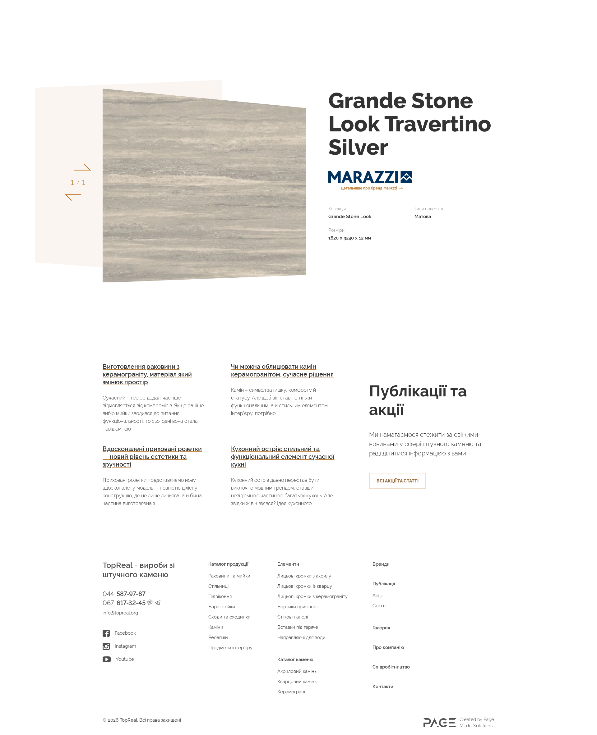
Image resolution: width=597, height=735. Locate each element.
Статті (379, 606)
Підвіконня (220, 596)
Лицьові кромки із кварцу (304, 586)
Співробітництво (391, 667)
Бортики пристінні (297, 606)
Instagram (125, 646)
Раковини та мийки (229, 576)
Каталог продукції (228, 564)
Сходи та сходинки (229, 617)
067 (124, 603)
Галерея (381, 628)
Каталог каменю (295, 659)
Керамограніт (292, 692)
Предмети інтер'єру (230, 648)
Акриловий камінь (297, 671)
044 (124, 594)
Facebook (125, 633)
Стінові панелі (292, 617)
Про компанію (388, 647)
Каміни (215, 627)
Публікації (384, 584)
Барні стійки (221, 606)
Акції (377, 595)
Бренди (381, 564)
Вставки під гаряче (297, 627)
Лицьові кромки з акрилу (304, 576)
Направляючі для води (301, 637)
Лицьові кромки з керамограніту (312, 596)
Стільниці (218, 586)
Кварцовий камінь (297, 681)
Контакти (383, 686)
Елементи (288, 564)
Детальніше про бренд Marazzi (369, 188)
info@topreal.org (120, 613)
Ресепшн (218, 637)
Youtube (125, 659)
